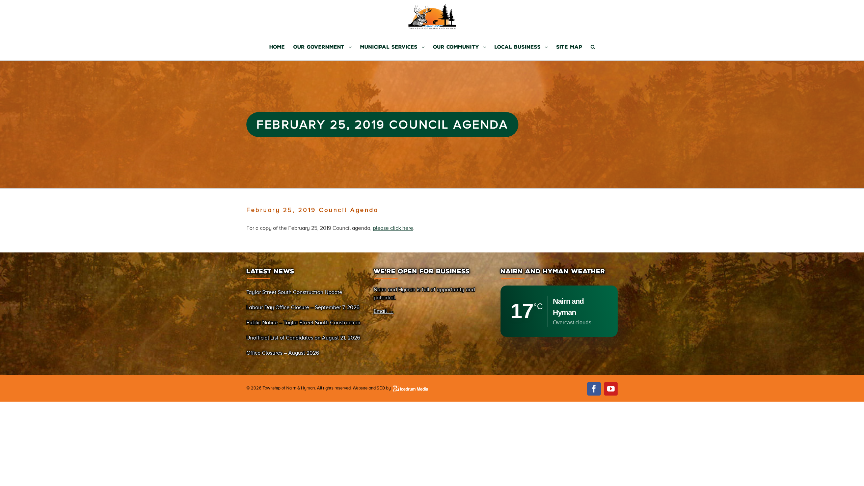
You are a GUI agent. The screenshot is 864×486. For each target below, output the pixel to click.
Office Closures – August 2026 (282, 353)
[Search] (593, 46)
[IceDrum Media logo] (410, 387)
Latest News (270, 271)
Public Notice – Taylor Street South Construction (303, 323)
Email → (384, 311)
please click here (393, 228)
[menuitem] (281, 46)
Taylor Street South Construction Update (294, 292)
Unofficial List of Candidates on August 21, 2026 (303, 338)
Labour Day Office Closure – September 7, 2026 (302, 307)
